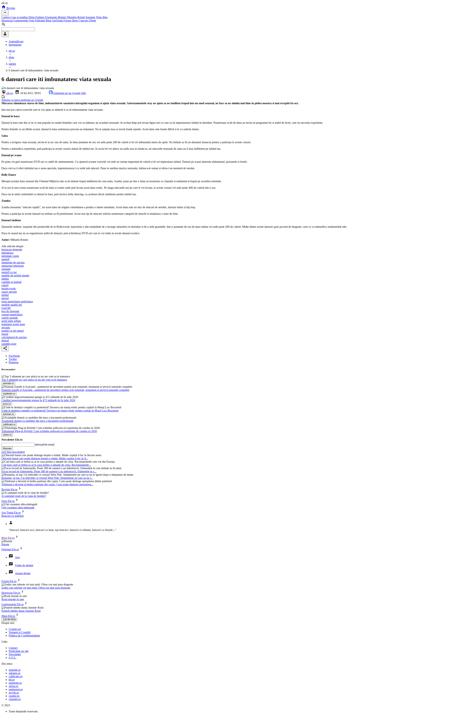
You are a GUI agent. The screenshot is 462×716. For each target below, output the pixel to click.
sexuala (5, 327)
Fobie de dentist (24, 565)
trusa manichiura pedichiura (17, 301)
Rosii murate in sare (12, 599)
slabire (5, 278)
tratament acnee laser (13, 324)
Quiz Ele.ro (8, 501)
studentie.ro (15, 682)
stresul (5, 298)
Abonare (7, 448)
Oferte (92, 20)
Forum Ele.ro (9, 581)
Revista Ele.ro (9, 489)
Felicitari (40, 20)
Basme (5, 544)
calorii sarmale (9, 317)
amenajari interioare (12, 265)
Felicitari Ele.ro (10, 549)
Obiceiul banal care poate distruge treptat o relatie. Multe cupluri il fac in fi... (44, 458)
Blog (49, 20)
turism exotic (8, 288)
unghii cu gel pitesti (12, 330)
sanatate (5, 269)
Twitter (13, 359)
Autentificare (16, 41)
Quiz (32, 20)
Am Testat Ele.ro (11, 512)
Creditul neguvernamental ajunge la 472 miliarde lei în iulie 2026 (38, 400)
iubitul (5, 295)
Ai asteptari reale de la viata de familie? (23, 495)
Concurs (84, 20)
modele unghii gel (11, 304)
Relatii (81, 17)
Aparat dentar (22, 573)
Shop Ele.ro (8, 615)
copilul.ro (14, 695)
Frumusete (51, 17)
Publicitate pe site (19, 651)
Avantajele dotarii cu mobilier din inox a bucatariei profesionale (37, 420)
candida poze (8, 343)
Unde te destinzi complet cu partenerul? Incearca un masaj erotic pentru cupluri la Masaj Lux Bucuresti (59, 410)
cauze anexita (9, 291)
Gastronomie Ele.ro (12, 604)
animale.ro (15, 669)
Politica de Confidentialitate (24, 635)
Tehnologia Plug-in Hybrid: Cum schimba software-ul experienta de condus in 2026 (49, 431)
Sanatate (91, 17)
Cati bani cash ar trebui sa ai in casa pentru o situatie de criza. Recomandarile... (46, 464)
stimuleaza (7, 252)
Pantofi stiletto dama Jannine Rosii (21, 610)
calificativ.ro (16, 676)
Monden (72, 17)
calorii (4, 285)
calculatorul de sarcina (14, 337)
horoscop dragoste (11, 249)
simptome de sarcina (13, 262)
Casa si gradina (19, 17)
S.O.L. (12, 657)
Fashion (40, 17)
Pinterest (13, 362)
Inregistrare (15, 44)
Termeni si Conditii (19, 632)
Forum (68, 20)
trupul (4, 334)
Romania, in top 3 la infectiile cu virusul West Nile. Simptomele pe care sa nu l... (47, 477)
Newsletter (15, 654)
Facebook (14, 355)
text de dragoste (10, 311)
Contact (13, 647)
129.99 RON (9, 619)
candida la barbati (11, 282)
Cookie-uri (15, 629)
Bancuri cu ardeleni (12, 515)
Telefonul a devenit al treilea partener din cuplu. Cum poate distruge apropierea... (47, 484)
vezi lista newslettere (13, 451)
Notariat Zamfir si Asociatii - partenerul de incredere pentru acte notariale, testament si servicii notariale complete (65, 389)
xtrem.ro (13, 686)
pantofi (5, 259)
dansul (5, 340)
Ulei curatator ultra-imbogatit (17, 507)
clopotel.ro (15, 699)
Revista (10, 8)
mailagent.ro (16, 689)
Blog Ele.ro (8, 537)
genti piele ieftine (11, 321)
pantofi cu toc (9, 272)
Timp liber (102, 17)
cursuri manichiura (12, 314)
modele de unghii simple (15, 275)
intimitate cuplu (10, 256)
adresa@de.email (44, 444)
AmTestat (58, 20)
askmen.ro (14, 673)
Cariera (5, 17)
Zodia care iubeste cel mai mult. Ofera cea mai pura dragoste (35, 587)
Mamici (62, 17)
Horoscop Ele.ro (10, 592)
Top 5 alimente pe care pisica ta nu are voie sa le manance (34, 379)
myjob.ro (14, 692)
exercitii (5, 308)
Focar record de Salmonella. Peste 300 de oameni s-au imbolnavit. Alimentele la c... (48, 471)
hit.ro (12, 679)
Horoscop (7, 20)
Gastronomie (21, 20)
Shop (75, 20)
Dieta (32, 17)
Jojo (17, 557)
